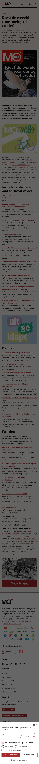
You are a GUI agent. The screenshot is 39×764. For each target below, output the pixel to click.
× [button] (37, 725)
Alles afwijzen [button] (29, 755)
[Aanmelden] (30, 4)
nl (34, 4)
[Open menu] (3, 4)
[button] (20, 760)
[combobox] (34, 725)
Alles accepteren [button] (10, 755)
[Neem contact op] (22, 4)
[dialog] (19, 743)
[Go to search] (26, 4)
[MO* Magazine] (8, 3)
